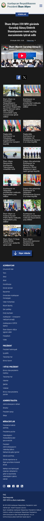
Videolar (5, 388)
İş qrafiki (6, 353)
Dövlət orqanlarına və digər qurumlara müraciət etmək (11, 462)
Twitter (17, 486)
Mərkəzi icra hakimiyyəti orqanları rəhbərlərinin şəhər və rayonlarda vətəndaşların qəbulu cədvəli (11, 474)
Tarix (4, 273)
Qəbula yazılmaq (8, 456)
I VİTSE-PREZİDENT (10, 367)
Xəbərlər (5, 381)
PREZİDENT (7, 346)
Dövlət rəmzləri (8, 288)
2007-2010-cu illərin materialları (14, 500)
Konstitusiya (7, 284)
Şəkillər (5, 384)
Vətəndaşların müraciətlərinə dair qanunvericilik (9, 438)
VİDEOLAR (22, 14)
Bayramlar (6, 292)
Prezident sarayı (8, 412)
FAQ (4, 495)
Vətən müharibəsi (9, 302)
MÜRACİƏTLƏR (9, 421)
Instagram (4, 486)
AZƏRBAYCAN (8, 265)
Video (5, 340)
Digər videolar (24, 253)
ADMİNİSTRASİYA (10, 400)
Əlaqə (5, 415)
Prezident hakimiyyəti (10, 349)
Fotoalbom (6, 336)
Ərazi (4, 277)
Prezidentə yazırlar (9, 432)
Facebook (13, 486)
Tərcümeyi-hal (7, 357)
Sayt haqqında (8, 497)
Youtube (9, 486)
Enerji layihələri (8, 313)
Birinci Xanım (7, 361)
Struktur (5, 408)
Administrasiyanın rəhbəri (11, 404)
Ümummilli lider (8, 269)
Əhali (4, 280)
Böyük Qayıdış (7, 306)
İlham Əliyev (24, 6)
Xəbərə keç (30, 40)
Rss (22, 486)
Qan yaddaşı (7, 309)
